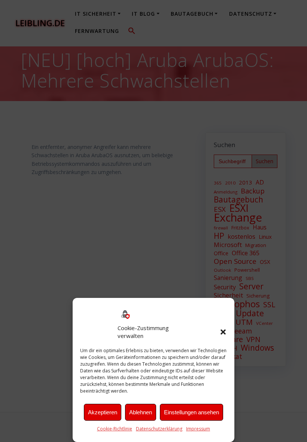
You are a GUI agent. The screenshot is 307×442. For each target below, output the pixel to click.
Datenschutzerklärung (159, 429)
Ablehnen (140, 412)
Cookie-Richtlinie (114, 429)
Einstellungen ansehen (191, 412)
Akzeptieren (102, 412)
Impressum (198, 429)
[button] (223, 332)
